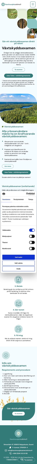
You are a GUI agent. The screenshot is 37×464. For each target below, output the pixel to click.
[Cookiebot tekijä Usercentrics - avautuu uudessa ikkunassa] (26, 194)
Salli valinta (18, 263)
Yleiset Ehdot (12, 459)
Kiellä (18, 269)
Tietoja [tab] (30, 199)
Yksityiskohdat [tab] (18, 199)
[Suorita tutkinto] (26, 460)
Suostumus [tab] (6, 199)
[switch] (32, 236)
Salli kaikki (18, 257)
